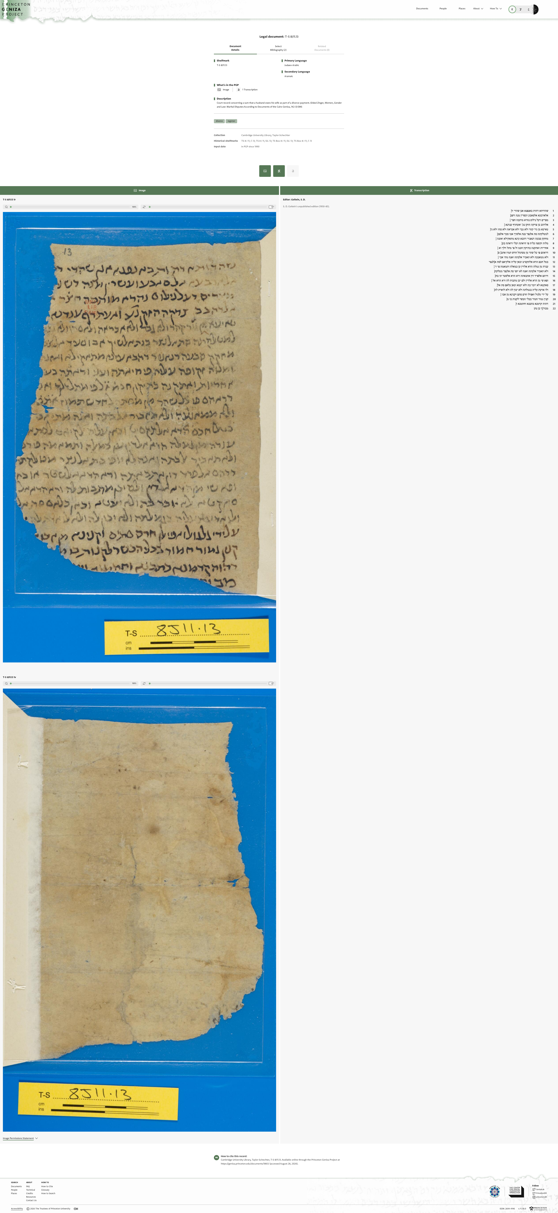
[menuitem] (419, 10)
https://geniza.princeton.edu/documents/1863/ (245, 1163)
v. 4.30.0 (522, 1208)
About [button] (476, 8)
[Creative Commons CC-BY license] (76, 1209)
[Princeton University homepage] (538, 1208)
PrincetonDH (541, 1193)
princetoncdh (541, 1197)
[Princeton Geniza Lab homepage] (497, 1191)
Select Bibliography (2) (278, 48)
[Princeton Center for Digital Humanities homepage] (518, 1191)
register (231, 121)
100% (134, 207)
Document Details (235, 48)
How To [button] (494, 8)
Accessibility (17, 1208)
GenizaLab (540, 1189)
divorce (219, 121)
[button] (17, 11)
